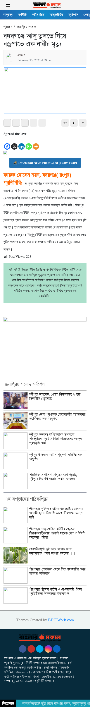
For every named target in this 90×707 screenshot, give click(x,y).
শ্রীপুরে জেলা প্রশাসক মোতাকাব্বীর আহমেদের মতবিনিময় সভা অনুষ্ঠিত (57, 416)
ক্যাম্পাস (73, 14)
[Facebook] (7, 143)
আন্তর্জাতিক (56, 14)
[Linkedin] (21, 143)
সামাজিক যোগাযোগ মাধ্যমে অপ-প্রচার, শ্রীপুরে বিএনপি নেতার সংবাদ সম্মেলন (53, 476)
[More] (36, 143)
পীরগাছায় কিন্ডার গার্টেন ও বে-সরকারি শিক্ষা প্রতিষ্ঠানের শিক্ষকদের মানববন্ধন (55, 591)
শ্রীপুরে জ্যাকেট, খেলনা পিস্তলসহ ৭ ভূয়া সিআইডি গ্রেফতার (54, 396)
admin (21, 55)
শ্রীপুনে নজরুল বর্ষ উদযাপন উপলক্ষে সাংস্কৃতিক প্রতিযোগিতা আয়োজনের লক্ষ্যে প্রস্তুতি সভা (55, 438)
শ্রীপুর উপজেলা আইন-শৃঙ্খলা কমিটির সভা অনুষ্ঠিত (55, 456)
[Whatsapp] (29, 143)
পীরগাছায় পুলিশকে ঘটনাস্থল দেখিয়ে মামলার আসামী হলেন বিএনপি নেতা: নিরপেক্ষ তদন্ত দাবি (56, 513)
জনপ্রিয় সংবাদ (26, 26)
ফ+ (65, 122)
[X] (14, 143)
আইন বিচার (38, 14)
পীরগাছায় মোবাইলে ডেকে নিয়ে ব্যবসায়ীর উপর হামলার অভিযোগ (57, 571)
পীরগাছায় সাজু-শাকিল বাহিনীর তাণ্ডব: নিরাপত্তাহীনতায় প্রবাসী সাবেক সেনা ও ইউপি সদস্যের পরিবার (57, 533)
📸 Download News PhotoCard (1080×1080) (45, 162)
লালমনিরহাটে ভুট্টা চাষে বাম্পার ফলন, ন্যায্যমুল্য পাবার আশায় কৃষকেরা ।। (52, 551)
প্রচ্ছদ (7, 26)
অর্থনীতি (22, 14)
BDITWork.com (61, 620)
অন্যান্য (7, 14)
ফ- (74, 122)
